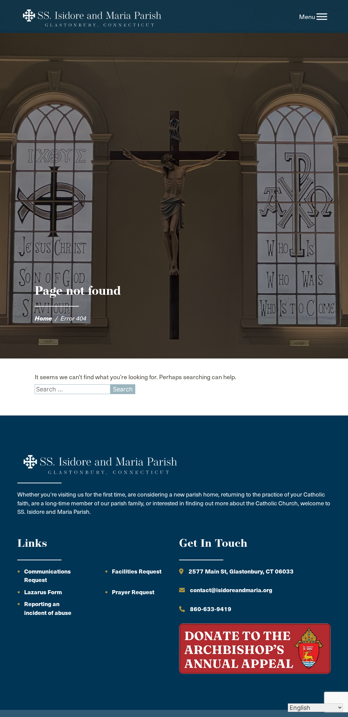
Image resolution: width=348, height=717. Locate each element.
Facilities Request (136, 571)
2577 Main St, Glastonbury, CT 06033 (241, 571)
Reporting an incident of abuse (47, 608)
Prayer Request (133, 592)
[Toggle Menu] (321, 16)
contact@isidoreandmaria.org (231, 590)
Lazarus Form (43, 592)
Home (43, 318)
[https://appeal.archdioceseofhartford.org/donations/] (255, 649)
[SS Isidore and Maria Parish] (91, 16)
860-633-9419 (210, 609)
